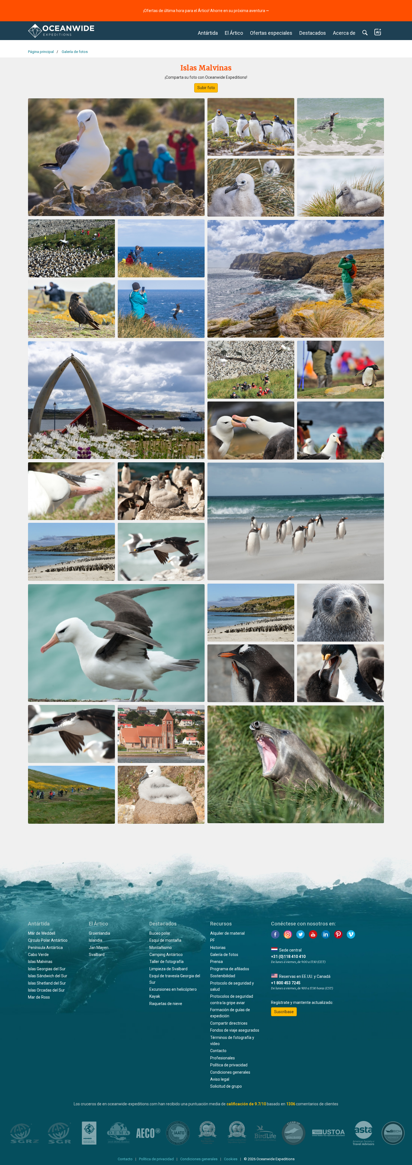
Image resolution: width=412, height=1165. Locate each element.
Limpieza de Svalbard (168, 969)
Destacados (312, 33)
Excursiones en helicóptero (173, 989)
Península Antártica (45, 947)
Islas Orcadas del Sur (46, 990)
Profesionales (222, 1058)
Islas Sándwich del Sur (47, 976)
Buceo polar (159, 933)
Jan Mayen (98, 947)
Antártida (208, 33)
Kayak (154, 996)
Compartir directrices (228, 1023)
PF (212, 940)
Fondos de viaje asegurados (234, 1030)
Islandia (95, 940)
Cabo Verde (38, 954)
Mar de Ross (39, 997)
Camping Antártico (166, 954)
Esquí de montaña (165, 940)
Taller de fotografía (166, 961)
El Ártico (234, 33)
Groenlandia (99, 933)
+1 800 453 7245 (285, 983)
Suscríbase (284, 1011)
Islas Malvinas (40, 961)
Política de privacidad (228, 1065)
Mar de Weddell (41, 933)
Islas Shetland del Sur (47, 983)
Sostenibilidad (222, 976)
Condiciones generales (230, 1072)
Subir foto (206, 87)
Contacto (218, 1050)
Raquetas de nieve (165, 1003)
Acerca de (344, 33)
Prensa (216, 961)
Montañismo (160, 947)
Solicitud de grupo (226, 1086)
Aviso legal (219, 1079)
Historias (218, 947)
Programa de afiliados (229, 969)
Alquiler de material (227, 933)
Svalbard (97, 954)
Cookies (230, 1159)
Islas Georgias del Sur (47, 969)
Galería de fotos (224, 954)
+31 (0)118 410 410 (288, 956)
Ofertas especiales (271, 33)
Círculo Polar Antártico (48, 940)
